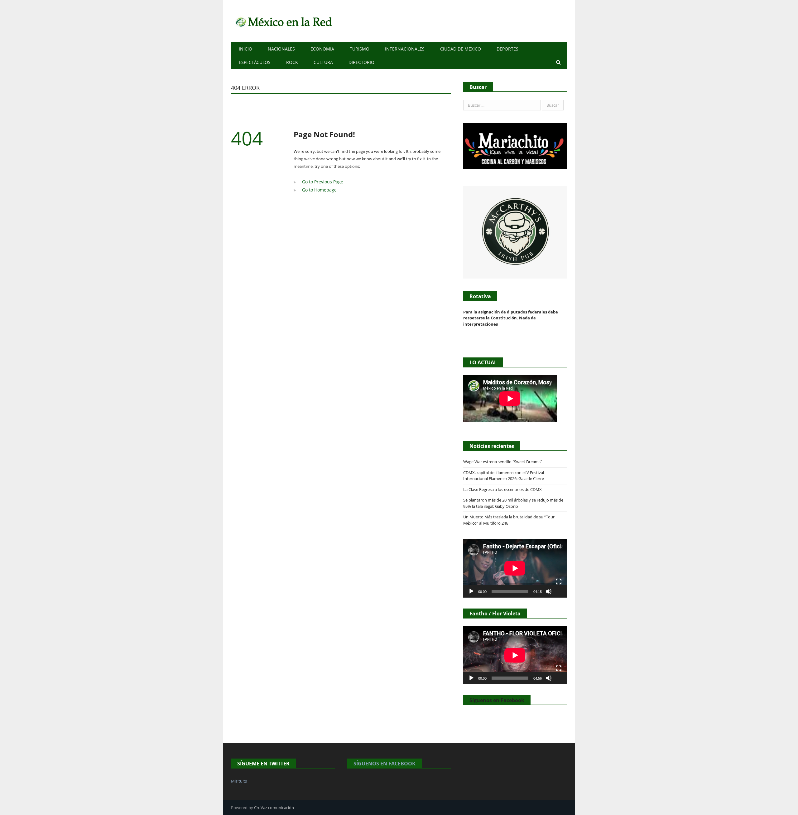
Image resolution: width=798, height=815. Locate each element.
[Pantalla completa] (558, 582)
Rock (292, 62)
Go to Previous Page (320, 181)
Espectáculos (255, 62)
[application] (515, 568)
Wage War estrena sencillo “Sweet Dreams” (502, 461)
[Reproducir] (471, 591)
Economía (322, 49)
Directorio (361, 62)
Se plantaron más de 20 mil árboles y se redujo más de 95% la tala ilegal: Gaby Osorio (513, 503)
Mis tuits (239, 781)
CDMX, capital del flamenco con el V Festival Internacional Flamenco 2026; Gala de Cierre (503, 476)
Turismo (359, 49)
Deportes (507, 49)
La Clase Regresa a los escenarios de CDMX (503, 489)
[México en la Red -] (283, 21)
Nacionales (281, 49)
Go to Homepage (318, 189)
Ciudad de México (460, 49)
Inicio (245, 49)
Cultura (323, 62)
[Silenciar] (549, 591)
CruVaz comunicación (274, 807)
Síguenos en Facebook (496, 700)
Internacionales (405, 49)
